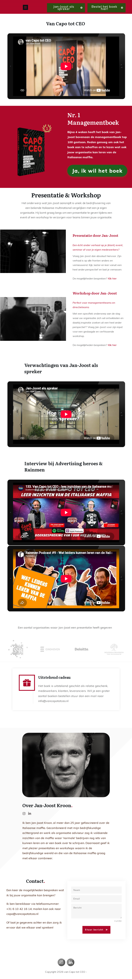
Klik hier (112, 278)
